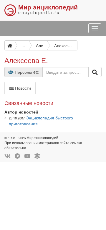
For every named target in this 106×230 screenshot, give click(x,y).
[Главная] (9, 45)
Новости (22, 88)
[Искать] (95, 72)
